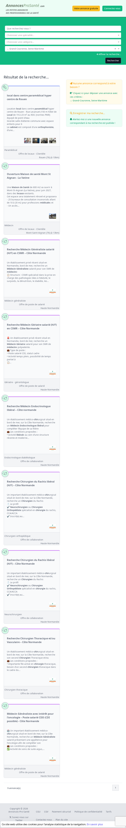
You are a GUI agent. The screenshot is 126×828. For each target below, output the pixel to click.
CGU (38, 811)
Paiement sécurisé (61, 811)
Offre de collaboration (31, 461)
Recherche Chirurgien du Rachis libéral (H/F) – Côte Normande (31, 483)
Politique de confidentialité (88, 811)
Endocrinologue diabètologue (19, 457)
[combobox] (63, 34)
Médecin (8, 225)
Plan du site (62, 819)
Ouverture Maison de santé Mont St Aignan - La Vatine (29, 175)
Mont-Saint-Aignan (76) (42, 232)
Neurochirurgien (13, 614)
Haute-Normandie (50, 308)
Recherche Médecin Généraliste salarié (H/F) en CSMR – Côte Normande (30, 251)
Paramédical (10, 150)
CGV (46, 811)
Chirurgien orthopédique (17, 535)
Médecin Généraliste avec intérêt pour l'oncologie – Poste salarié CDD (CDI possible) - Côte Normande (30, 717)
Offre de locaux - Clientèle (31, 153)
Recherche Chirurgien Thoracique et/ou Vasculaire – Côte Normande (31, 640)
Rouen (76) (49, 157)
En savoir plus (95, 824)
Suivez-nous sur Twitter (20, 819)
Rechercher (113, 60)
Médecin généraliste (15, 300)
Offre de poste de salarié (32, 304)
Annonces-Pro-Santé (18, 811)
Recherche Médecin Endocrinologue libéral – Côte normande (29, 408)
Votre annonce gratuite (86, 8)
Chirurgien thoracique (16, 689)
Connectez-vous (112, 8)
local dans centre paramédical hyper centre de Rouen (29, 97)
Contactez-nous (44, 819)
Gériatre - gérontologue (16, 382)
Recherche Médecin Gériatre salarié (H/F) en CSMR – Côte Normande (32, 326)
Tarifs (109, 811)
